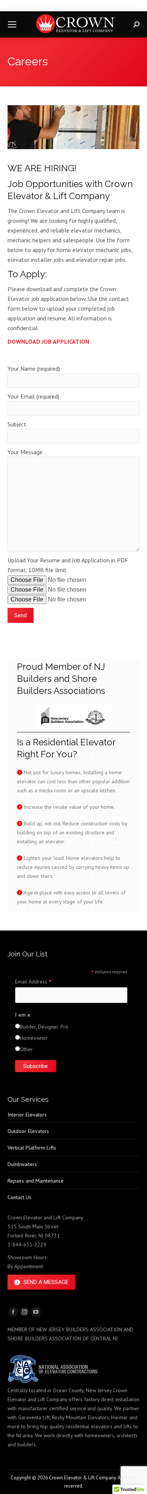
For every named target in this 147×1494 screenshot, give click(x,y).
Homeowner (34, 1038)
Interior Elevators (27, 1114)
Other (26, 1049)
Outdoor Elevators (28, 1131)
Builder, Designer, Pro (44, 1026)
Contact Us (19, 1197)
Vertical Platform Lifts (32, 1147)
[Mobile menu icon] (12, 24)
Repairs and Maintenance (36, 1180)
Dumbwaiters (22, 1164)
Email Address (33, 981)
